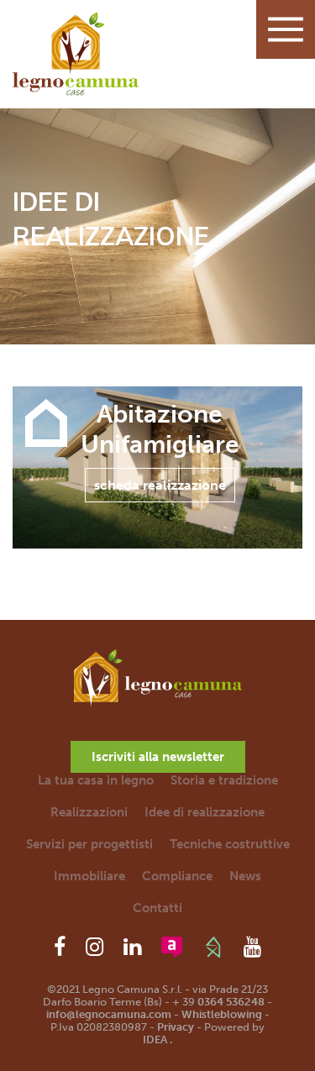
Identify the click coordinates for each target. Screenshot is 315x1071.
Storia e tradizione (224, 780)
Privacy (175, 1027)
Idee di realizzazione (204, 812)
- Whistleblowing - (220, 1014)
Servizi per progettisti (89, 844)
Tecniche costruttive (230, 844)
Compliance (177, 876)
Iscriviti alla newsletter (158, 756)
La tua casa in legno (96, 780)
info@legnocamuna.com (108, 1014)
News (245, 876)
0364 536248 (231, 1001)
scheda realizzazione (160, 485)
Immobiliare (89, 876)
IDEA (155, 1039)
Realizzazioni (89, 812)
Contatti (157, 908)
